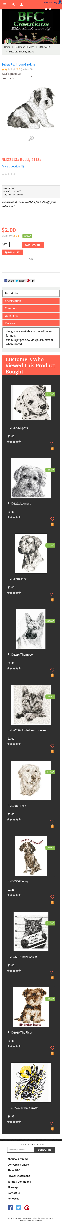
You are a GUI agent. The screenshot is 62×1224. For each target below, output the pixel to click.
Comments (12, 308)
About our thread (18, 1159)
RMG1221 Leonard (19, 504)
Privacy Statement (19, 1176)
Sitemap (13, 1187)
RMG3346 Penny (18, 881)
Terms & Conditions (19, 1182)
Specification (13, 301)
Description (12, 293)
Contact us (14, 1193)
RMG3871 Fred (17, 806)
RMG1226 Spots (18, 428)
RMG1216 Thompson (21, 655)
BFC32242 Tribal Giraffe (23, 1108)
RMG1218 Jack (17, 579)
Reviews (10, 323)
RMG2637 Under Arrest (22, 957)
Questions (11, 316)
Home (7, 47)
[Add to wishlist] (52, 443)
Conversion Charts (18, 1165)
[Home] (31, 21)
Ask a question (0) (13, 166)
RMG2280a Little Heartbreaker (27, 730)
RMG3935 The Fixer (20, 1033)
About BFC (14, 1170)
